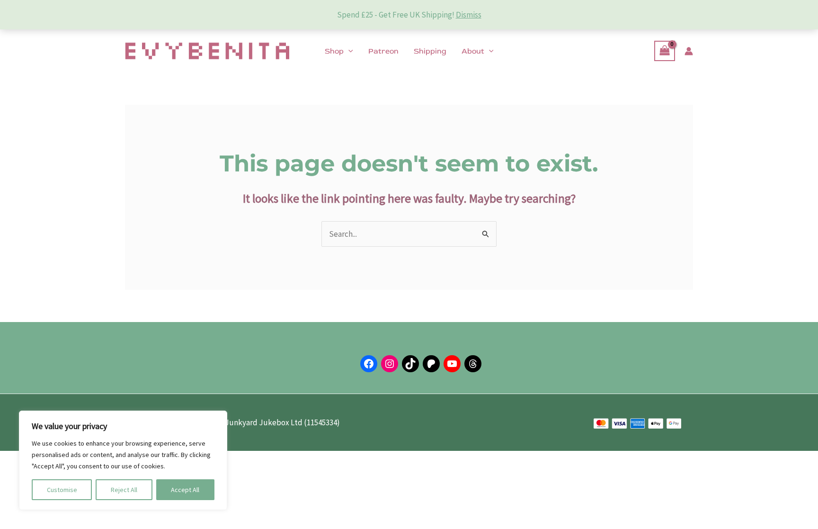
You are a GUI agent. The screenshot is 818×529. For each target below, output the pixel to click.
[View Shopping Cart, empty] (664, 51)
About (473, 51)
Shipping (430, 51)
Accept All (185, 489)
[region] (123, 460)
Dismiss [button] (468, 14)
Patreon (383, 51)
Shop (334, 51)
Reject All (124, 489)
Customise (62, 489)
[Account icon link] (689, 51)
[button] (348, 51)
